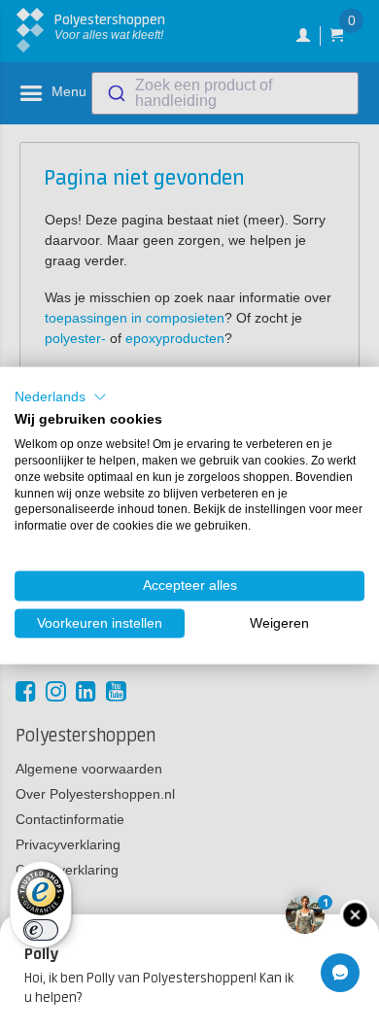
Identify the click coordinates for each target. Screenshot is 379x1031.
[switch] (40, 930)
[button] (61, 396)
